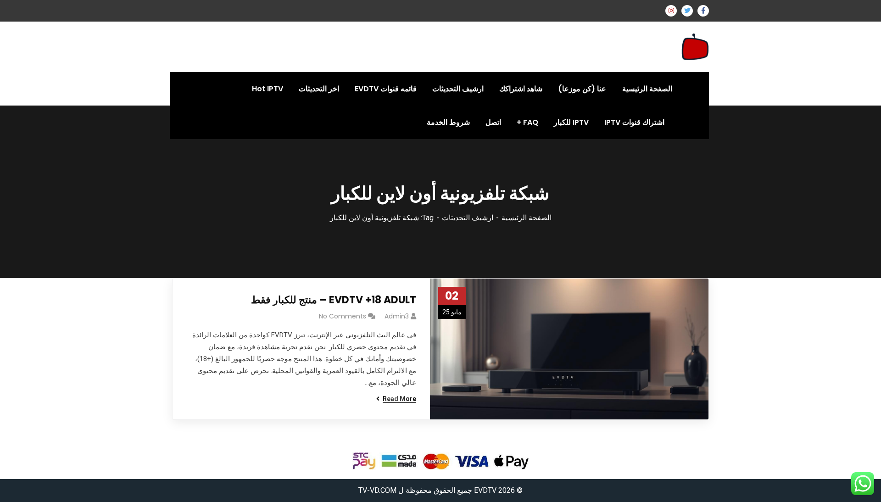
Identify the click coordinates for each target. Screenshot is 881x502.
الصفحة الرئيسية (527, 217)
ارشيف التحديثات (467, 217)
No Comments (342, 316)
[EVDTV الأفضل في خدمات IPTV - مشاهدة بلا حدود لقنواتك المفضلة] (695, 46)
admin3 (397, 316)
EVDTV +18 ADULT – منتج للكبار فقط (333, 300)
